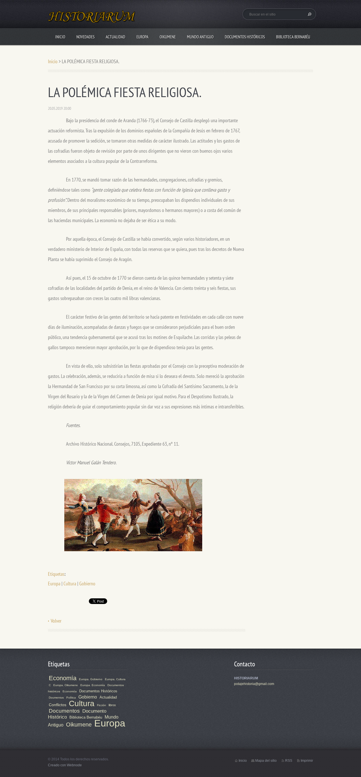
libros (112, 705)
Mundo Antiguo (200, 37)
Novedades (85, 37)
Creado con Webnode (65, 765)
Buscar (309, 14)
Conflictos (57, 704)
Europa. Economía (92, 685)
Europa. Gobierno (90, 679)
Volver (56, 621)
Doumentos (56, 697)
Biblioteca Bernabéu (293, 37)
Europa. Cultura (115, 679)
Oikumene (168, 37)
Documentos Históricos (245, 37)
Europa (142, 37)
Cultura (69, 583)
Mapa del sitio (266, 761)
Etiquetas (56, 574)
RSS (288, 761)
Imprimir (307, 761)
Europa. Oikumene (65, 685)
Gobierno (87, 583)
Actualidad (115, 37)
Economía (62, 678)
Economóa (70, 691)
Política (71, 697)
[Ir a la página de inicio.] (92, 20)
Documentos (64, 711)
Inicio (60, 37)
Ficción (101, 705)
